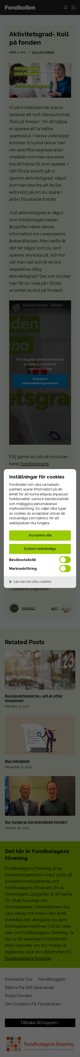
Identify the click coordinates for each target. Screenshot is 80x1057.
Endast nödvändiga (40, 549)
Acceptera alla (40, 535)
